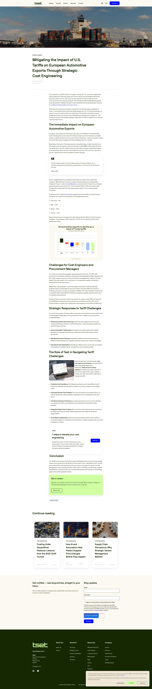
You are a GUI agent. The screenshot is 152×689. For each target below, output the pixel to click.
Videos (89, 662)
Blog (88, 659)
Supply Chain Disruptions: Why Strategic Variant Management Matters (103, 550)
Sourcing (72, 647)
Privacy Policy (98, 610)
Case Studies (91, 650)
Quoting (72, 656)
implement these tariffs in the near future (64, 105)
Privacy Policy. (122, 675)
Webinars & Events (92, 647)
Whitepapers (91, 656)
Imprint (107, 647)
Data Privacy (108, 653)
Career (58, 650)
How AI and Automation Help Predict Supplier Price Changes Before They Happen (76, 550)
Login (106, 659)
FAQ (88, 665)
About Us (58, 647)
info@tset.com (36, 666)
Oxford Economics (66, 194)
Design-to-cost (74, 650)
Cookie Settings (120, 683)
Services (72, 659)
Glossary (90, 668)
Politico (89, 144)
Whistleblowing (109, 662)
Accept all (131, 683)
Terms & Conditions (110, 656)
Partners (107, 650)
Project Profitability (75, 653)
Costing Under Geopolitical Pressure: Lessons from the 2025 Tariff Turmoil (46, 550)
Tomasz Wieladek (70, 184)
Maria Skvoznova (37, 81)
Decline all (142, 683)
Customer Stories (92, 653)
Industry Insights (54, 500)
